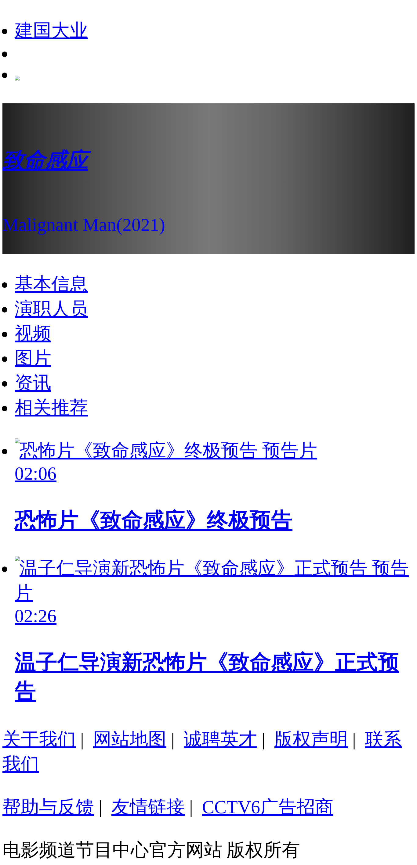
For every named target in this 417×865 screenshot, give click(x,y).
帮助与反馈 (48, 807)
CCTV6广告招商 (267, 807)
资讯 (33, 383)
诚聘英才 (220, 739)
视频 (33, 333)
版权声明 (311, 739)
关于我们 (39, 739)
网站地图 (129, 739)
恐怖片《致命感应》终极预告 (153, 520)
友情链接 (148, 807)
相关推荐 (51, 408)
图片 (33, 358)
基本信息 (51, 284)
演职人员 (51, 309)
